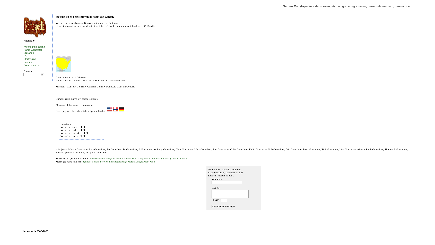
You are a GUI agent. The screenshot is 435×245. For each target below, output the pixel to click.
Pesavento (99, 158)
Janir (91, 158)
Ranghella (143, 158)
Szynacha (86, 161)
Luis (111, 161)
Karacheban (155, 158)
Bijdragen (28, 52)
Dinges (139, 161)
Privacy (27, 62)
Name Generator (32, 49)
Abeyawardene (113, 158)
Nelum (95, 161)
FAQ (26, 55)
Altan (134, 158)
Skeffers (126, 158)
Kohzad (184, 158)
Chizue (175, 158)
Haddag (167, 158)
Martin (131, 161)
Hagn (124, 161)
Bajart (117, 161)
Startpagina (29, 59)
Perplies (104, 161)
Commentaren (31, 65)
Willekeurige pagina (34, 46)
